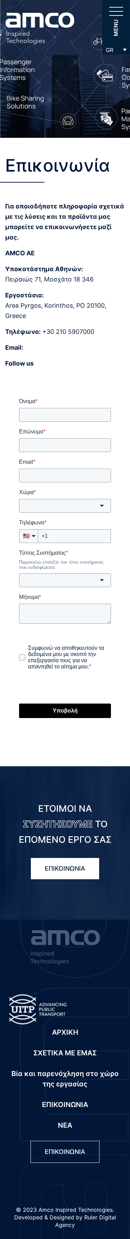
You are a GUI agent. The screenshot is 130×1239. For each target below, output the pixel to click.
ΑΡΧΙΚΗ (65, 1032)
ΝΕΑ (65, 1125)
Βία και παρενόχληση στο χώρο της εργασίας (65, 1078)
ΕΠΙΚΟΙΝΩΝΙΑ (65, 868)
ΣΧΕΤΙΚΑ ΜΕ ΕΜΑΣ (65, 1053)
